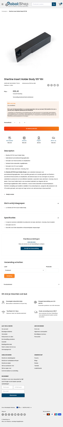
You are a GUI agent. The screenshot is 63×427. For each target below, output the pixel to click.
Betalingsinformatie (7, 344)
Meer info (10, 142)
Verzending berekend (18, 97)
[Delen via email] (58, 85)
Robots (36, 363)
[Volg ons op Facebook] (3, 414)
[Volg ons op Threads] (24, 414)
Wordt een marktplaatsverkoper (10, 360)
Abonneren (13, 395)
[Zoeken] (54, 4)
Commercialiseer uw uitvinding (10, 370)
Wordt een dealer (6, 363)
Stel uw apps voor (6, 368)
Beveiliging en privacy (40, 334)
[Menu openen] (2, 4)
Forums (36, 358)
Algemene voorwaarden (40, 331)
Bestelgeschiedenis (7, 331)
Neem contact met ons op (9, 347)
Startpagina (4, 11)
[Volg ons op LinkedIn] (21, 414)
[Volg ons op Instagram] (9, 414)
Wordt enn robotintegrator (8, 358)
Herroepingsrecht (6, 349)
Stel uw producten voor (8, 365)
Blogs (35, 360)
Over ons (36, 329)
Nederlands (26, 407)
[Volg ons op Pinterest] (12, 414)
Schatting (9, 276)
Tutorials (36, 365)
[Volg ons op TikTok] (18, 414)
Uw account (5, 329)
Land (5, 266)
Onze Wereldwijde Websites (8, 407)
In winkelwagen (31, 128)
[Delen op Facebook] (48, 85)
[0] (60, 4)
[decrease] (14, 122)
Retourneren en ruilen (7, 336)
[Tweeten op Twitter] (54, 85)
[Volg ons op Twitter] (6, 414)
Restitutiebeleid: (8, 284)
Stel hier (39, 142)
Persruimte (37, 336)
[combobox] (42, 4)
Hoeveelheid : (8, 122)
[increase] (24, 122)
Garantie (4, 341)
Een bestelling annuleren (8, 339)
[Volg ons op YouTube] (15, 414)
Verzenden (4, 334)
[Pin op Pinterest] (51, 85)
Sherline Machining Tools (12, 83)
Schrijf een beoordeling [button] (31, 248)
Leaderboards (38, 368)
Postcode (49, 266)
